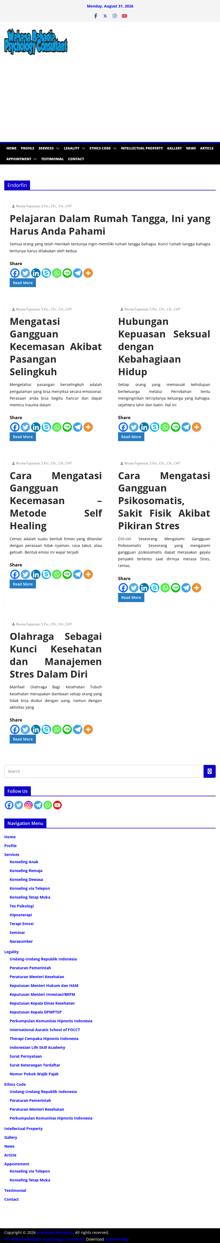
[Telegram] (77, 273)
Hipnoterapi (21, 914)
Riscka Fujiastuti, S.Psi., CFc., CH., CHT (44, 206)
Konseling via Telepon (30, 888)
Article (207, 148)
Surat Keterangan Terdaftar (35, 1065)
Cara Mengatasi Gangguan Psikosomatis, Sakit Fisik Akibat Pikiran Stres (164, 500)
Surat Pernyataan (26, 1056)
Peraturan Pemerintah (30, 967)
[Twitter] (25, 273)
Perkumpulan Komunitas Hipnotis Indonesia (51, 1020)
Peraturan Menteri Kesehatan (37, 976)
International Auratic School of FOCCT (45, 1029)
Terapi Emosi (22, 923)
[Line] (67, 273)
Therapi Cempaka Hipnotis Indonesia (44, 1038)
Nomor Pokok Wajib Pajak (34, 1073)
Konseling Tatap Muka (30, 897)
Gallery (174, 148)
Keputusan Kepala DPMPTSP (36, 1012)
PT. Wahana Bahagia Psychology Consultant (45, 1239)
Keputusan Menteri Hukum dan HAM (44, 985)
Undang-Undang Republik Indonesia (43, 959)
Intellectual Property (142, 148)
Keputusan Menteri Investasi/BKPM (42, 994)
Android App (117, 1239)
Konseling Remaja (26, 870)
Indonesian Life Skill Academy (37, 1047)
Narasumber (21, 941)
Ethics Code (100, 148)
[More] (88, 273)
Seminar (17, 932)
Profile (27, 148)
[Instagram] (28, 805)
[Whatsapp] (56, 273)
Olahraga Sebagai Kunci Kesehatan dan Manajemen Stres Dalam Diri (56, 655)
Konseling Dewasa (26, 879)
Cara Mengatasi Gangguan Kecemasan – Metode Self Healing (56, 500)
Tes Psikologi (22, 905)
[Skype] (46, 273)
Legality (71, 148)
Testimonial (52, 159)
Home (11, 148)
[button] (57, 148)
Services (46, 148)
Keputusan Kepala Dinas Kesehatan (42, 1003)
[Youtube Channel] (57, 805)
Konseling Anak (24, 861)
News (191, 148)
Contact (76, 159)
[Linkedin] (36, 273)
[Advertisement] (110, 101)
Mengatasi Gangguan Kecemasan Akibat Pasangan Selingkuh (56, 346)
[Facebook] (15, 273)
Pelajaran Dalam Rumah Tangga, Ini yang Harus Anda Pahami (110, 225)
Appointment (18, 159)
